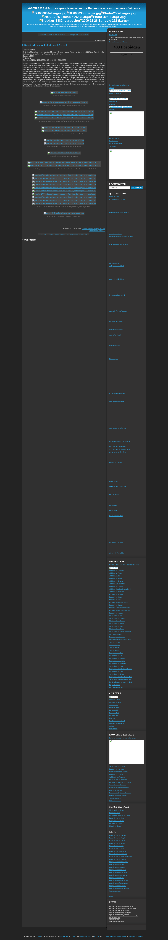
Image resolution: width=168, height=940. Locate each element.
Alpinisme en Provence (116, 774)
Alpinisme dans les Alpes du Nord (119, 589)
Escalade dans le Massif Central (119, 610)
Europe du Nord (114, 715)
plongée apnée (114, 138)
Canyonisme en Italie (116, 671)
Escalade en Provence (116, 769)
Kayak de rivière (114, 685)
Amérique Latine (114, 699)
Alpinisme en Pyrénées (116, 591)
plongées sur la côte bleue (117, 452)
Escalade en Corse (115, 823)
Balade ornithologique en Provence (120, 793)
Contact (73, 936)
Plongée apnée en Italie (116, 864)
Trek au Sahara (114, 650)
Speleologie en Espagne (117, 637)
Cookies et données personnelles (114, 936)
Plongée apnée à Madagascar (118, 883)
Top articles (64, 936)
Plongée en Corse (115, 826)
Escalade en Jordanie (116, 594)
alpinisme (112, 109)
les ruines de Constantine (117, 446)
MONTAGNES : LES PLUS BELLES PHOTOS (124, 565)
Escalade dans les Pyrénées (118, 602)
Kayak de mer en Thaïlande (118, 854)
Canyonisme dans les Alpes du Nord (120, 677)
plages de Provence (115, 143)
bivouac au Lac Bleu (115, 462)
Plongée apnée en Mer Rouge (118, 880)
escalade (112, 104)
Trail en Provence (115, 798)
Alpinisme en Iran (114, 575)
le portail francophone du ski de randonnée (122, 908)
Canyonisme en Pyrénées (117, 663)
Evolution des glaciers (116, 687)
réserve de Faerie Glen (116, 553)
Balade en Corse (114, 813)
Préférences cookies (136, 936)
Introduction (113, 35)
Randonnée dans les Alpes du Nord (120, 682)
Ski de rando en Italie (116, 626)
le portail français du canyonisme (119, 910)
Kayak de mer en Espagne (117, 835)
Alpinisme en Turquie (116, 586)
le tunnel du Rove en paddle (118, 199)
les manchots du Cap (116, 516)
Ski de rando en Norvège (117, 621)
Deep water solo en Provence (118, 771)
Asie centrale (113, 705)
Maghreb (112, 718)
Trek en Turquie (114, 645)
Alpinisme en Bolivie (115, 578)
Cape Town (113, 505)
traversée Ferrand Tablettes (118, 311)
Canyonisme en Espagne (117, 661)
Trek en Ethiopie (114, 642)
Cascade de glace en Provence (119, 787)
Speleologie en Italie (115, 634)
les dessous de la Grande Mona (119, 441)
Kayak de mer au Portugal (117, 859)
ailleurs (111, 88)
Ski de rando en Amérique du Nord (120, 631)
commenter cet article (96, 230)
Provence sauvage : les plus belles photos (122, 738)
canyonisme (113, 101)
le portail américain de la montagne (120, 912)
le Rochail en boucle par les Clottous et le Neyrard (44, 45)
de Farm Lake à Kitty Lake (117, 486)
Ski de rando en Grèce (116, 629)
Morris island (113, 481)
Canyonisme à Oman (116, 655)
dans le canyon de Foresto (117, 428)
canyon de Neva (114, 345)
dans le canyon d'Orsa (116, 401)
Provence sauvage (115, 93)
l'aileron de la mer (114, 263)
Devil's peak (113, 510)
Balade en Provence (115, 790)
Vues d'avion (113, 728)
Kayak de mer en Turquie (117, 838)
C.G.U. (96, 936)
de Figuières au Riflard (116, 266)
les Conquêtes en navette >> (78, 35)
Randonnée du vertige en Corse (119, 815)
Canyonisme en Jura (116, 666)
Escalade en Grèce (115, 597)
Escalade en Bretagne (116, 613)
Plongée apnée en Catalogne (118, 862)
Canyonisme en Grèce (116, 674)
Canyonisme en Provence (117, 785)
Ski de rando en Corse (116, 810)
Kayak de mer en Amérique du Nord (120, 856)
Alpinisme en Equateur (116, 581)
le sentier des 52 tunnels (117, 393)
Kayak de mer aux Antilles (117, 851)
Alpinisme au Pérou (115, 573)
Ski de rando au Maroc (116, 623)
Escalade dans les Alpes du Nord (119, 607)
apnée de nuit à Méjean (116, 279)
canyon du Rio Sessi (115, 329)
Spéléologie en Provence (117, 777)
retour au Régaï (114, 196)
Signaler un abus (85, 936)
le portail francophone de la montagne (121, 906)
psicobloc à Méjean (115, 234)
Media (111, 896)
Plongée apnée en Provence (118, 795)
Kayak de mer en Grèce (117, 840)
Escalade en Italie (114, 599)
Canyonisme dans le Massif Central (120, 669)
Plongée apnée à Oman (116, 878)
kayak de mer (113, 141)
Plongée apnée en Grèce (117, 867)
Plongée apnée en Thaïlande (118, 875)
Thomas (38, 936)
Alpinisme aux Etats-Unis (117, 583)
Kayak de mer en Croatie (117, 843)
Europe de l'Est (114, 710)
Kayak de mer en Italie (116, 846)
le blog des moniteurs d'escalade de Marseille (123, 916)
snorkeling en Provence (116, 921)
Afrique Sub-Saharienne (116, 723)
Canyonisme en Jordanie (117, 658)
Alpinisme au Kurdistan (116, 570)
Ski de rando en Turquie (117, 618)
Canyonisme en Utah (116, 653)
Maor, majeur (113, 359)
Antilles (111, 726)
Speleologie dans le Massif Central (120, 639)
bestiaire (113, 146)
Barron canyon (114, 494)
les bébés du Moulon (115, 321)
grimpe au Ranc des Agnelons (118, 244)
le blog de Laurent (114, 919)
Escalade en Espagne (116, 605)
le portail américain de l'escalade (119, 914)
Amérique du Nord (115, 702)
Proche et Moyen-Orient (117, 721)
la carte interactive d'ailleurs (118, 42)
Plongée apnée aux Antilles (117, 886)
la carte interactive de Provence (119, 85)
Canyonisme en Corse (116, 821)
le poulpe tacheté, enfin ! (117, 295)
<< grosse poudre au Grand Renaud (51, 35)
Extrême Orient (114, 707)
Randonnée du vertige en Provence (120, 782)
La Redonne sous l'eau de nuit (118, 212)
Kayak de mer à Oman (116, 848)
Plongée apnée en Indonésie (118, 872)
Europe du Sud (114, 713)
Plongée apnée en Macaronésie (119, 888)
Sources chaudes (115, 891)
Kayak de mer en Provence (118, 779)
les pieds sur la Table (116, 542)
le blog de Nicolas (114, 918)
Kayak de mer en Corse (117, 818)
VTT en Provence (115, 801)
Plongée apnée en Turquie (117, 870)
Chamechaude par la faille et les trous (121, 236)
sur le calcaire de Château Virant (119, 449)
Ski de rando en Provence (117, 766)
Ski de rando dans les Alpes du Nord (93, 229)
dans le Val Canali (114, 335)
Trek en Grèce (114, 647)
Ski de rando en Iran (115, 615)
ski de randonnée (114, 96)
